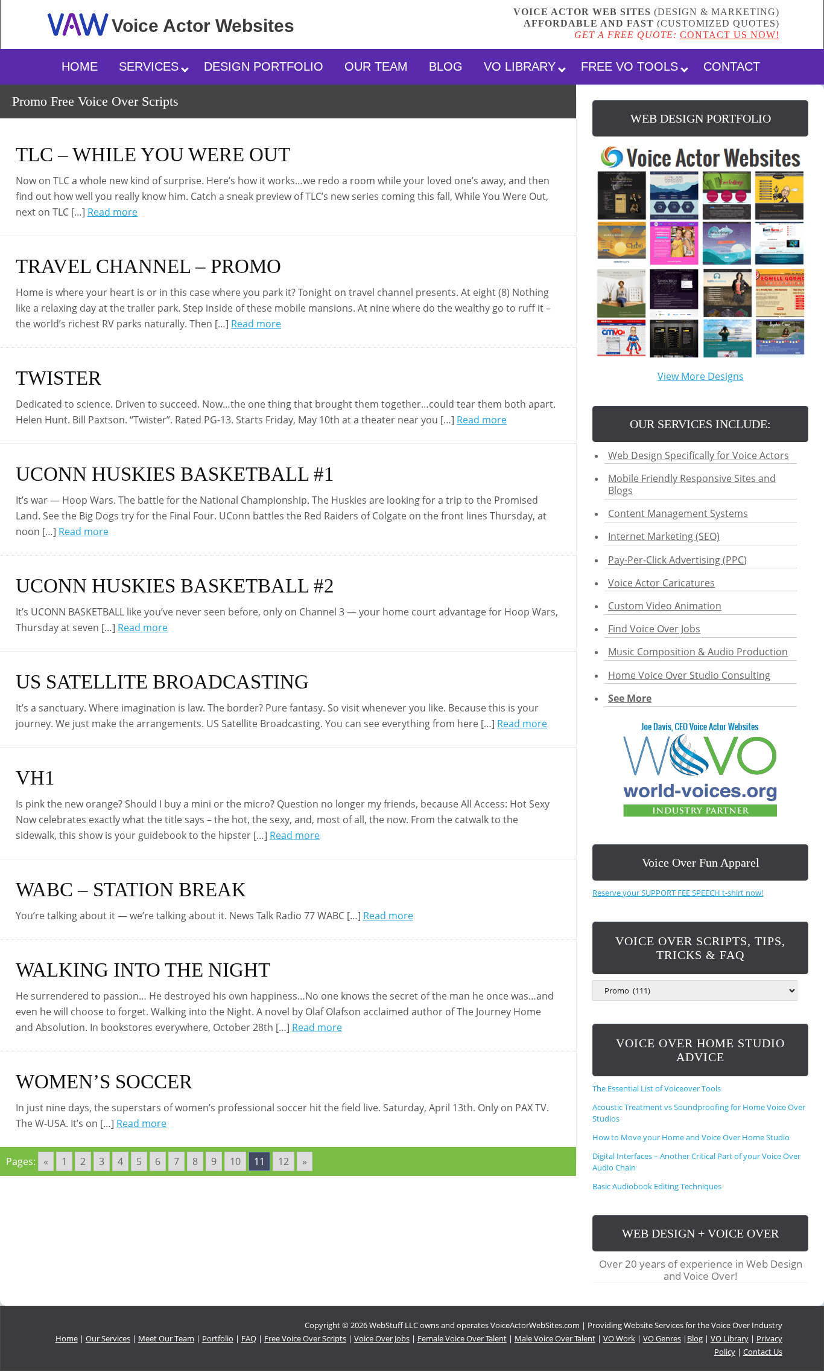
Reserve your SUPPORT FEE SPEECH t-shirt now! (677, 892)
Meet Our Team (166, 1338)
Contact (731, 66)
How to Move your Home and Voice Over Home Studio (691, 1137)
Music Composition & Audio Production (698, 651)
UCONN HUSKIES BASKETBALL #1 (175, 474)
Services (149, 66)
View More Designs (701, 376)
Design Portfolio (263, 66)
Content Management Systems (678, 513)
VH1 (35, 778)
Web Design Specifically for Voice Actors (698, 455)
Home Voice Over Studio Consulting (689, 675)
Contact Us (762, 1351)
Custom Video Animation (664, 605)
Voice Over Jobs (382, 1338)
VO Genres (662, 1338)
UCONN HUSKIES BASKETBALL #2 (175, 586)
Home (80, 66)
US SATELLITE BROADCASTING (162, 682)
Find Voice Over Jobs (654, 628)
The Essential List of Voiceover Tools (657, 1088)
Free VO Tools (629, 66)
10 (235, 1161)
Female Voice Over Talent (462, 1338)
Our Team (376, 66)
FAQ (248, 1338)
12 (283, 1161)
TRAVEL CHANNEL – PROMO (148, 266)
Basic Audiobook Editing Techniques (656, 1186)
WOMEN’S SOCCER (104, 1082)
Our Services (108, 1338)
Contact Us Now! (729, 35)
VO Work (619, 1338)
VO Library (520, 66)
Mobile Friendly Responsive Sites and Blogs (692, 484)
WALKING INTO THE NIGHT (143, 970)
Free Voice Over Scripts (305, 1338)
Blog (446, 66)
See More (629, 698)
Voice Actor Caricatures (661, 582)
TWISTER (58, 378)
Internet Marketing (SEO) (664, 536)
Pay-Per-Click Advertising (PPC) (677, 560)
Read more (112, 212)
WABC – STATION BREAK (131, 890)
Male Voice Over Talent (555, 1338)
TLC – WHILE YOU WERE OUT (153, 154)
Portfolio (217, 1338)
